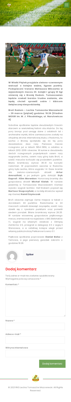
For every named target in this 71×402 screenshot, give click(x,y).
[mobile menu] (66, 5)
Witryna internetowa (16, 347)
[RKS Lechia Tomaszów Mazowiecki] (9, 5)
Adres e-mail (13, 334)
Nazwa (10, 320)
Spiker (30, 254)
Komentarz (12, 284)
